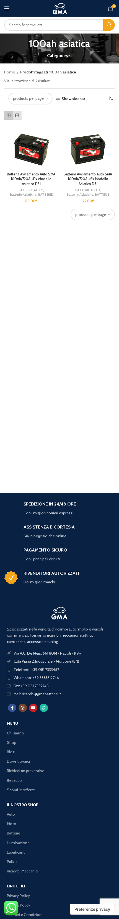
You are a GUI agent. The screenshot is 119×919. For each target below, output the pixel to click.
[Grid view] (8, 115)
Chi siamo (15, 733)
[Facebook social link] (12, 708)
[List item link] (59, 670)
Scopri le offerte (21, 789)
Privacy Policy (18, 895)
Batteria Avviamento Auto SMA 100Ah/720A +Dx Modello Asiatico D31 (31, 179)
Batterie (13, 833)
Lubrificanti (16, 852)
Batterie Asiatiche (23, 194)
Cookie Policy (18, 905)
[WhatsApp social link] (44, 708)
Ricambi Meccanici (22, 871)
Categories (57, 55)
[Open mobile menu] (6, 8)
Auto (11, 814)
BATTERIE (45, 194)
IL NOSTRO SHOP (22, 804)
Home (10, 72)
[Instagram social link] (23, 708)
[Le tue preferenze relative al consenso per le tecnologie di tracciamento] (92, 909)
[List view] (17, 115)
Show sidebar (73, 98)
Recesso (14, 780)
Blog (10, 751)
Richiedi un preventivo (26, 770)
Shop (11, 742)
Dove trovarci (18, 761)
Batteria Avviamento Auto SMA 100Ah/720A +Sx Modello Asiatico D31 (88, 179)
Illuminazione (18, 842)
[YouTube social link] (33, 708)
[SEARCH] (109, 25)
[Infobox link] (59, 508)
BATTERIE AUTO (31, 190)
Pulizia (12, 861)
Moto (11, 823)
